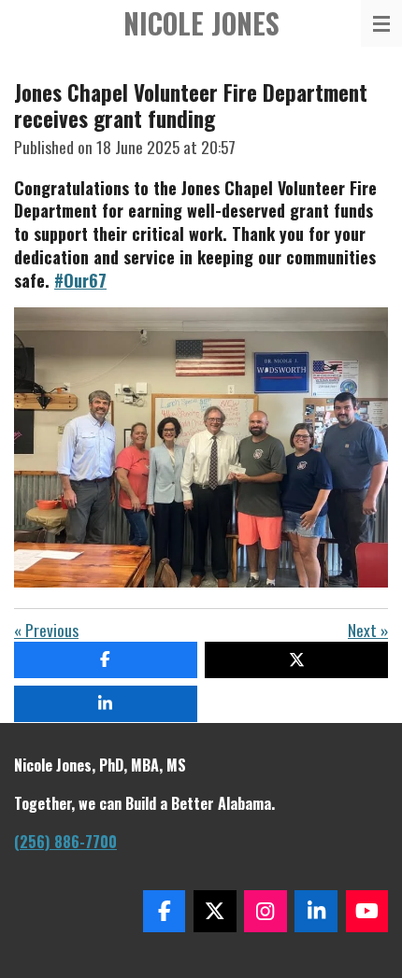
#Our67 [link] (80, 280)
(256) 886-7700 (65, 841)
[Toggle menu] (381, 23)
